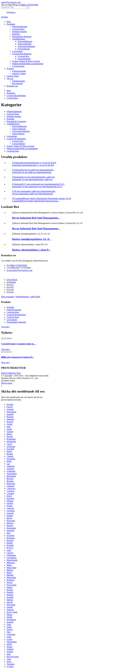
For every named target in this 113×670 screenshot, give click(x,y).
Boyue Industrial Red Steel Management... (36, 217)
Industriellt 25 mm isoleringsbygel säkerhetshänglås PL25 (37, 186)
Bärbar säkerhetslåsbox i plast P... (31, 249)
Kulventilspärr (24, 49)
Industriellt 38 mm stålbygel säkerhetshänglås (31, 172)
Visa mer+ (5, 327)
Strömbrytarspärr (19, 31)
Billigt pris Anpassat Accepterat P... (17, 357)
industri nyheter (19, 73)
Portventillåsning (25, 41)
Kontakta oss (12, 86)
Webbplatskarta (22, 297)
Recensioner (17, 83)
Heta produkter (7, 297)
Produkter (11, 24)
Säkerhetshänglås (19, 26)
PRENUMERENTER (11, 373)
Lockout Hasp (18, 29)
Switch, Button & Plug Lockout (26, 61)
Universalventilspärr (26, 46)
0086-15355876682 (29, 5)
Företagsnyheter (19, 71)
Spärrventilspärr (24, 44)
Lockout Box (23, 56)
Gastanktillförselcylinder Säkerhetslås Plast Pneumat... (35, 201)
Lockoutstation (24, 59)
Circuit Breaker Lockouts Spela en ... (18, 344)
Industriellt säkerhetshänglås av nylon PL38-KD (33, 165)
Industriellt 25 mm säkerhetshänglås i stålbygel (32, 179)
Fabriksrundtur (18, 81)
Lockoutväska (18, 66)
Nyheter (10, 68)
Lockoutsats (17, 51)
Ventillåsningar (18, 39)
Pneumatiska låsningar (22, 36)
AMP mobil (35, 297)
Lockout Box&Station (21, 54)
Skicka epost (6, 383)
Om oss (10, 78)
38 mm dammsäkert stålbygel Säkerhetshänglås (32, 194)
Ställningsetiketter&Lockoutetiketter (27, 64)
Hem (9, 21)
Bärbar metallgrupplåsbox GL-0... (31, 239)
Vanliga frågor (13, 76)
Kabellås (16, 34)
